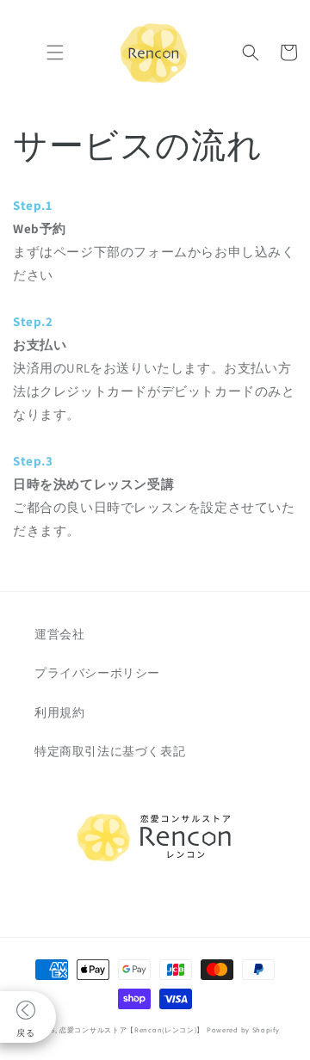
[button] (55, 52)
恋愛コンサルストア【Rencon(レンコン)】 (131, 1029)
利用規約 (59, 712)
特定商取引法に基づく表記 (109, 751)
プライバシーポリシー (97, 673)
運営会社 (59, 634)
